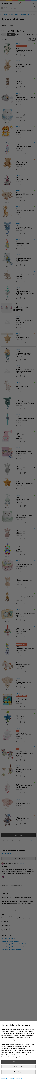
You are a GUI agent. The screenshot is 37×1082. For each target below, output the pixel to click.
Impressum (4, 1078)
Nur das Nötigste (18, 1066)
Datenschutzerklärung (16, 1078)
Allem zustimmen (18, 1062)
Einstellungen (18, 1072)
